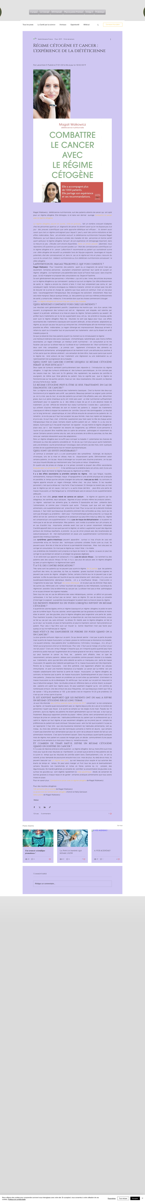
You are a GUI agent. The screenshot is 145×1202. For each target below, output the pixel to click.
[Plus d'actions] (110, 39)
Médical (86, 25)
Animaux (63, 25)
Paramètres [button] (112, 1198)
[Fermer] (142, 1198)
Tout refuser (123, 1198)
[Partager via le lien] (50, 807)
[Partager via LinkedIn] (45, 807)
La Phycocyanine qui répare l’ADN (71, 852)
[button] (98, 25)
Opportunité (74, 25)
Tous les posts (28, 25)
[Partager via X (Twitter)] (39, 807)
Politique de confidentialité (17, 1199)
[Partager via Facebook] (34, 807)
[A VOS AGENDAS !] (107, 838)
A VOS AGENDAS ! (102, 850)
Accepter (135, 1198)
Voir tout (119, 826)
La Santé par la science (46, 25)
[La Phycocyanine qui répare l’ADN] (72, 838)
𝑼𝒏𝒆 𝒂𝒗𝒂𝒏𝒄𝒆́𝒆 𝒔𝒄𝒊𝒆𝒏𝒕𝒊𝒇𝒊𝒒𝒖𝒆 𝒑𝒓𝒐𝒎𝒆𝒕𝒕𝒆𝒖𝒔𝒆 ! (35, 852)
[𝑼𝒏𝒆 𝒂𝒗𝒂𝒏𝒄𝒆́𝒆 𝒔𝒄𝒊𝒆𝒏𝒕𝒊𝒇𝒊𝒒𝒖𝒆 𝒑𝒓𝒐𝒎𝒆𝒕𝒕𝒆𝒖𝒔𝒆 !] (38, 838)
